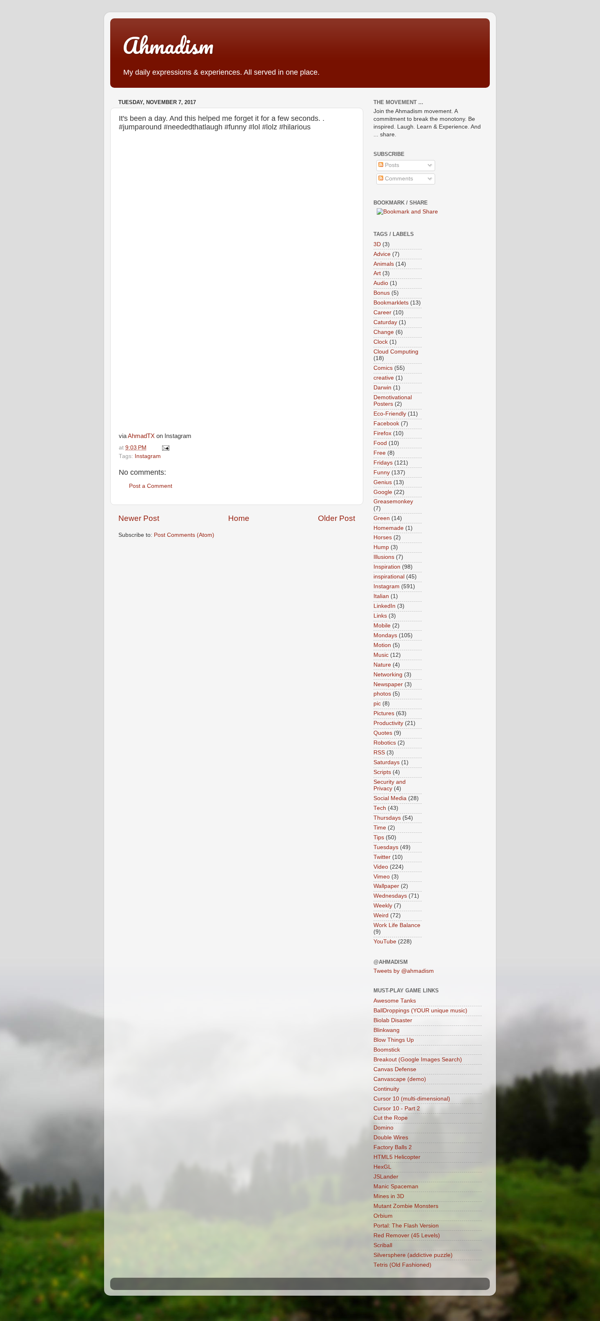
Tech (379, 808)
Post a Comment (150, 486)
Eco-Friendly (389, 414)
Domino (383, 1128)
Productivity (388, 723)
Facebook (386, 423)
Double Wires (390, 1137)
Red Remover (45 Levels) (406, 1235)
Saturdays (386, 762)
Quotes (382, 733)
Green (381, 518)
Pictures (383, 713)
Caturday (385, 322)
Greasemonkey (393, 501)
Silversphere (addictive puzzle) (413, 1255)
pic (377, 704)
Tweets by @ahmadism (403, 971)
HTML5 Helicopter (396, 1157)
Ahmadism (167, 45)
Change (383, 332)
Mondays (385, 635)
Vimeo (381, 877)
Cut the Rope (390, 1118)
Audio (380, 283)
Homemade (388, 528)
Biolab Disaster (392, 1020)
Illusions (383, 557)
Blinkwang (386, 1030)
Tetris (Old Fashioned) (402, 1265)
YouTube (384, 941)
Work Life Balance (396, 925)
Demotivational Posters (392, 400)
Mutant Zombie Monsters (405, 1206)
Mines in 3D (388, 1196)
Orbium (383, 1216)
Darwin (382, 388)
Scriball (382, 1245)
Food (380, 443)
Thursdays (387, 818)
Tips (378, 837)
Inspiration (386, 567)
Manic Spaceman (395, 1186)
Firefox (382, 433)
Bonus (381, 293)
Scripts (382, 772)
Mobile (382, 626)
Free (379, 453)
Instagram (148, 456)
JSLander (385, 1177)
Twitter (382, 857)
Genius (382, 482)
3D (377, 244)
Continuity (386, 1089)
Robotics (384, 743)
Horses (382, 537)
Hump (381, 547)
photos (382, 694)
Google (382, 492)
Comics (383, 368)
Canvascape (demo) (399, 1079)
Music (381, 655)
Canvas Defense (394, 1069)
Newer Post (138, 518)
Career (382, 312)
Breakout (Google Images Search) (417, 1059)
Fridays (383, 463)
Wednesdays (390, 896)
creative (383, 378)
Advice (382, 254)
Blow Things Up (393, 1040)
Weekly (382, 906)
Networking (387, 675)
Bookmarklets (391, 303)
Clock (380, 342)
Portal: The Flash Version (406, 1226)
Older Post (336, 518)
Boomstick (386, 1050)
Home (238, 518)
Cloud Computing (395, 352)
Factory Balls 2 (392, 1147)
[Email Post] (164, 448)
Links (380, 616)
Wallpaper (386, 886)
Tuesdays (385, 847)
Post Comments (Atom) (184, 535)
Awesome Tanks (394, 1001)
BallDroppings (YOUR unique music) (420, 1010)
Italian (381, 596)
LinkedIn (384, 606)
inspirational (388, 577)
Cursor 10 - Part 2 (396, 1108)
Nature (382, 665)
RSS (379, 752)
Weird (381, 915)
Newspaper (388, 684)
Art (377, 273)
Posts (391, 165)
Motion (382, 645)
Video (380, 867)
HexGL (382, 1167)
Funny (381, 472)
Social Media (390, 798)
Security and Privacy (389, 785)
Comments (398, 179)
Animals (383, 264)
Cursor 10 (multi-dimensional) (411, 1099)
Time (379, 828)
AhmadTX (141, 436)
